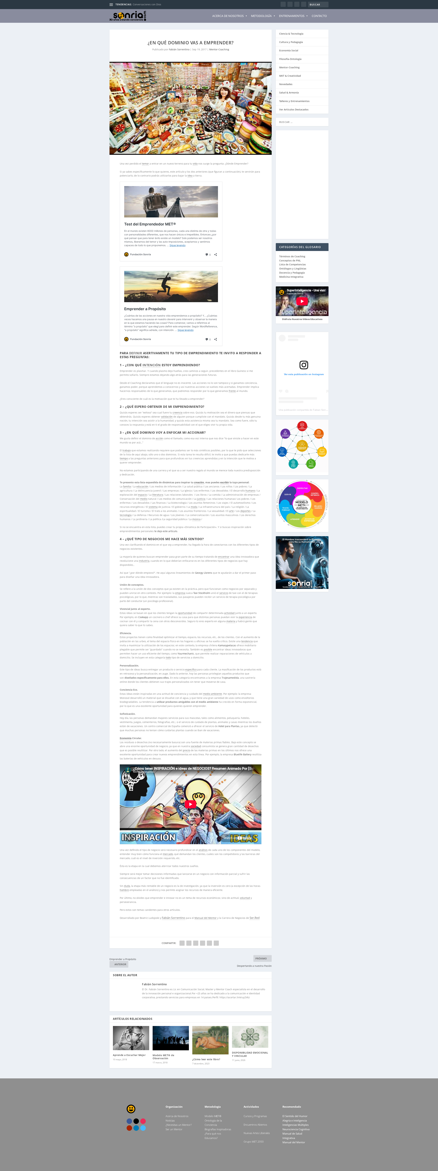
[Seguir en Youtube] (129, 1128)
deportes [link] (245, 511)
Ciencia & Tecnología (291, 33)
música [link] (196, 519)
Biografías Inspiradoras (218, 1129)
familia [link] (127, 486)
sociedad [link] (196, 746)
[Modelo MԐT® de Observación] (171, 1038)
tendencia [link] (247, 641)
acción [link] (159, 438)
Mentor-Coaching (219, 49)
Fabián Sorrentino (179, 49)
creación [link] (199, 482)
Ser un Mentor (174, 1129)
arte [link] (231, 511)
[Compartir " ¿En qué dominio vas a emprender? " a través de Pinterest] (195, 943)
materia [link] (230, 621)
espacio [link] (142, 494)
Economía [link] (125, 738)
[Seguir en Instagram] (143, 1121)
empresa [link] (180, 593)
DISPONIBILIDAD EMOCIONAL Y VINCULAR (250, 1054)
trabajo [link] (127, 450)
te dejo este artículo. (166, 531)
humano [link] (250, 490)
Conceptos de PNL (290, 260)
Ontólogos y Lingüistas (292, 268)
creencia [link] (177, 412)
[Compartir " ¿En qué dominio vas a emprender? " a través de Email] (209, 943)
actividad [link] (229, 613)
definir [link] (135, 353)
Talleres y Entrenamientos (294, 101)
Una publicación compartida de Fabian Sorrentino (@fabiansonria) (315, 409)
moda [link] (194, 506)
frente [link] (232, 391)
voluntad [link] (245, 897)
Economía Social (288, 50)
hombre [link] (124, 890)
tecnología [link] (126, 515)
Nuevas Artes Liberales (257, 1133)
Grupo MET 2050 (254, 1141)
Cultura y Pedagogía (291, 42)
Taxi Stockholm (201, 593)
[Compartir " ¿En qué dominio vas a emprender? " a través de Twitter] (188, 943)
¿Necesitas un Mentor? (179, 1124)
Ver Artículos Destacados (293, 109)
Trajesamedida (230, 677)
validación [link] (167, 416)
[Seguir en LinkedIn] (136, 1128)
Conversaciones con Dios (147, 4)
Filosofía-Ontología (290, 59)
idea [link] (190, 175)
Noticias (170, 1120)
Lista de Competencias (292, 264)
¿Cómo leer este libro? (206, 1059)
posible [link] (208, 649)
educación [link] (142, 486)
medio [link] (143, 498)
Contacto (319, 16)
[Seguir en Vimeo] (143, 1128)
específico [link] (191, 669)
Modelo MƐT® (213, 1116)
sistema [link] (153, 506)
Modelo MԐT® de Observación (163, 1057)
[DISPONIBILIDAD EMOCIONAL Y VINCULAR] (250, 1037)
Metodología (261, 16)
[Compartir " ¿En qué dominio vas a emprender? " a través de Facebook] (182, 943)
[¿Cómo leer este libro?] (210, 1040)
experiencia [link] (245, 617)
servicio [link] (223, 593)
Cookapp (143, 617)
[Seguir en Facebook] (129, 1121)
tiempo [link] (124, 458)
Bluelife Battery (242, 754)
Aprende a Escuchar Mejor (129, 1055)
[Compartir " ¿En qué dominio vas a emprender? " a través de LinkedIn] (202, 943)
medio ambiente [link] (212, 693)
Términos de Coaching (292, 256)
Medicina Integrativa (291, 276)
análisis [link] (203, 850)
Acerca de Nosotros (228, 16)
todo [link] (168, 657)
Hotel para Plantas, (229, 726)
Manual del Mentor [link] (206, 918)
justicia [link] (201, 498)
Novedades (285, 84)
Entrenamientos (291, 16)
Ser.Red (255, 918)
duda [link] (127, 885)
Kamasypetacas (227, 645)
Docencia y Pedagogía (292, 272)
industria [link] (144, 560)
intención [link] (152, 365)
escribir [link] (224, 482)
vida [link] (195, 163)
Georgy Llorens (203, 572)
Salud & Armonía (289, 92)
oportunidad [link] (185, 613)
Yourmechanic (186, 653)
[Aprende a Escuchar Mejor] (131, 1038)
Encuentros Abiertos (255, 1124)
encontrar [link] (223, 556)
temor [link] (145, 163)
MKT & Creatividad (290, 75)
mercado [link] (168, 854)
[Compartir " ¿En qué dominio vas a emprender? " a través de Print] (216, 943)
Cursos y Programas (255, 1116)
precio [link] (186, 750)
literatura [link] (157, 494)
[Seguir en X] (136, 1121)
